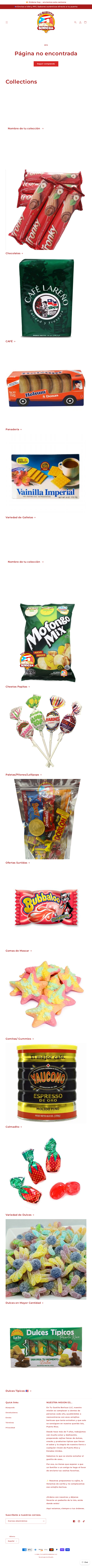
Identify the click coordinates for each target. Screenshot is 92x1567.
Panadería (12, 429)
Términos (10, 1423)
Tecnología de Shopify (46, 1557)
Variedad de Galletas (19, 517)
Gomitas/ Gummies (18, 1038)
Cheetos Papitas (16, 686)
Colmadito (12, 1126)
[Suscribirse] (43, 1521)
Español (11, 1541)
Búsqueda (10, 1408)
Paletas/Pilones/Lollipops (22, 774)
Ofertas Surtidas (16, 862)
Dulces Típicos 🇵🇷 (17, 1390)
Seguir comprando (46, 64)
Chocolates (13, 253)
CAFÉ (9, 341)
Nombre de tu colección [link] (24, 128)
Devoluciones (12, 1413)
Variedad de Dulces (19, 1214)
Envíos (8, 1418)
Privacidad (10, 1428)
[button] (6, 22)
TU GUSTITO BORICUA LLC (48, 1554)
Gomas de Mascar (17, 950)
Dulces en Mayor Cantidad (23, 1302)
